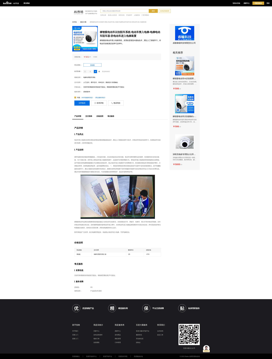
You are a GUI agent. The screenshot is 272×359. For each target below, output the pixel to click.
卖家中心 (247, 3)
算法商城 (27, 3)
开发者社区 (139, 338)
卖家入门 (75, 338)
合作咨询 (160, 331)
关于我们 (75, 331)
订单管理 (118, 342)
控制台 (138, 342)
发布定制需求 (164, 11)
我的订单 (96, 338)
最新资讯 (139, 335)
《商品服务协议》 (100, 97)
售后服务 (111, 116)
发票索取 (96, 342)
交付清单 (88, 116)
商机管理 (118, 338)
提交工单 (160, 335)
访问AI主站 (236, 3)
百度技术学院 (122, 356)
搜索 (153, 11)
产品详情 (77, 116)
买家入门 (75, 335)
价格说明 (99, 116)
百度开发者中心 (91, 356)
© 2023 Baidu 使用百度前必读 (190, 356)
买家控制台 (258, 3)
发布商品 (118, 335)
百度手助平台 (107, 356)
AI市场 (74, 22)
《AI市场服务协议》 (87, 97)
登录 (268, 3)
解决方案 (83, 22)
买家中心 (96, 331)
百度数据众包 (138, 356)
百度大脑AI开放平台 (142, 331)
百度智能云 (76, 356)
